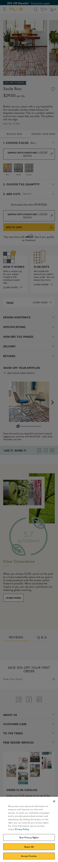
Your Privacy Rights (29, 837)
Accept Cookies (29, 855)
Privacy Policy (22, 829)
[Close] (54, 801)
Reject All (29, 846)
